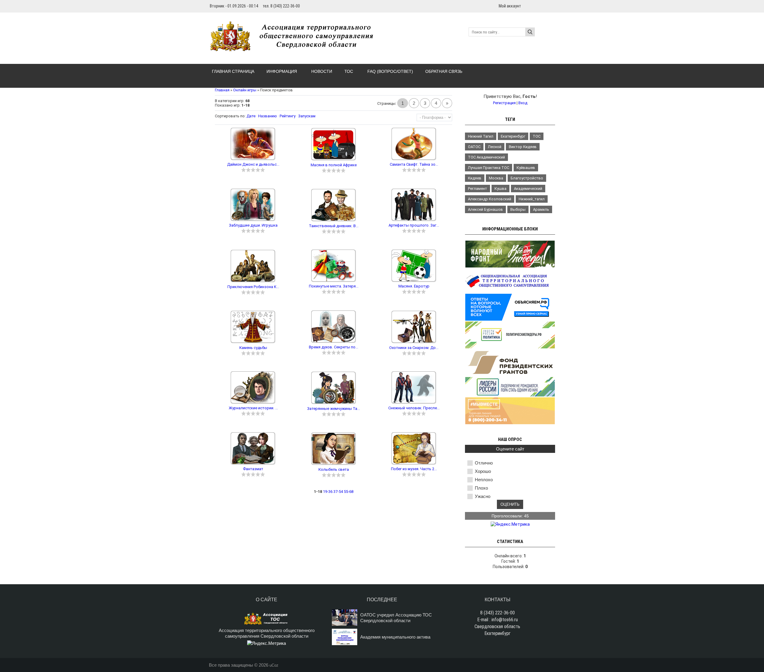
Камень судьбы (253, 347)
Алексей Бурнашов (485, 209)
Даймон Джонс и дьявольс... (253, 164)
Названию (267, 116)
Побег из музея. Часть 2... (414, 469)
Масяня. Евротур (413, 286)
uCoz (273, 665)
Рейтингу (287, 116)
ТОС (536, 136)
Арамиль (541, 209)
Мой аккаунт (510, 6)
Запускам (306, 116)
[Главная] (295, 47)
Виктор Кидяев (523, 146)
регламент (477, 188)
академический (528, 188)
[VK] (552, 6)
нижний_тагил (532, 199)
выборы (518, 209)
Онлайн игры (244, 90)
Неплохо (484, 479)
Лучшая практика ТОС (488, 167)
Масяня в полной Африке (334, 165)
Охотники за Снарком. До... (413, 347)
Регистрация (504, 103)
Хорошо (483, 471)
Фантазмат (253, 469)
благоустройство (527, 178)
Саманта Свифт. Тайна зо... (414, 164)
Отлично (484, 462)
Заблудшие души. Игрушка (253, 225)
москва (496, 178)
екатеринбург (513, 136)
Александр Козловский (489, 199)
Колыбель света (333, 469)
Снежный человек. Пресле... (414, 408)
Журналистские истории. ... (253, 408)
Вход (522, 103)
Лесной (494, 146)
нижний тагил (480, 136)
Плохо (481, 487)
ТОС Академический (486, 157)
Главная (222, 90)
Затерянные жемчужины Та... (333, 408)
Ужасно (482, 496)
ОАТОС (474, 146)
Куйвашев (526, 167)
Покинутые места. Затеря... (333, 286)
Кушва (500, 188)
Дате (251, 116)
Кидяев (474, 178)
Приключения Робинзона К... (253, 287)
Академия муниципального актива (395, 636)
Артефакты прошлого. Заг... (414, 225)
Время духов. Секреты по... (333, 347)
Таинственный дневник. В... (333, 226)
